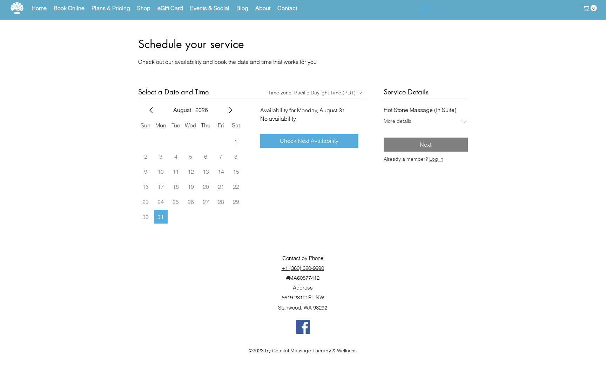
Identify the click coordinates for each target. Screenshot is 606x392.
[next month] (230, 110)
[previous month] (151, 110)
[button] (590, 8)
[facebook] (303, 327)
